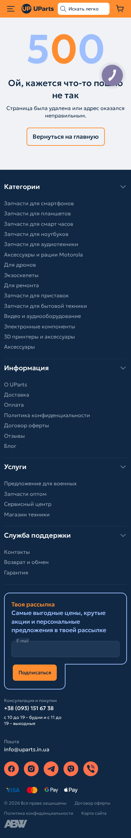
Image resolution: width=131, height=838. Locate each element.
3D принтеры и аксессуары (39, 336)
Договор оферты (26, 425)
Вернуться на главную (66, 136)
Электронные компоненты (39, 326)
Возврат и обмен (26, 562)
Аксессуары (19, 346)
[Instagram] (31, 768)
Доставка (16, 394)
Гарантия (16, 572)
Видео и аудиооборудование (42, 316)
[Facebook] (11, 768)
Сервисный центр (27, 504)
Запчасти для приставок (36, 295)
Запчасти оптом (25, 493)
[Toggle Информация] (65, 368)
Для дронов (20, 264)
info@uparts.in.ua (26, 749)
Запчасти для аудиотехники (41, 244)
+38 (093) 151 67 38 (29, 708)
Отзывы (14, 435)
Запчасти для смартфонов (39, 203)
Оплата (14, 404)
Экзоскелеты (21, 275)
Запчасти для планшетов (37, 213)
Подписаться (34, 672)
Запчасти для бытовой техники (45, 305)
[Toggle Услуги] (65, 467)
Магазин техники (27, 514)
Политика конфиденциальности (47, 415)
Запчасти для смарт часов (38, 223)
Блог (10, 445)
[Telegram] (51, 768)
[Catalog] (10, 9)
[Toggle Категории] (65, 186)
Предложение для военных (40, 483)
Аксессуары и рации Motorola (43, 254)
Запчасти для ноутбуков (36, 234)
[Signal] (90, 768)
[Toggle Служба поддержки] (65, 535)
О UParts (15, 384)
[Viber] (70, 768)
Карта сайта (93, 813)
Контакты (17, 551)
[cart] (120, 9)
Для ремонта (21, 285)
